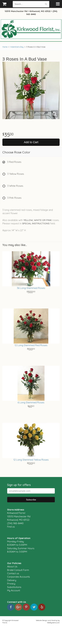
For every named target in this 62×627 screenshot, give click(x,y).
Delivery (11, 580)
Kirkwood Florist (31, 29)
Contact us (13, 573)
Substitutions (14, 587)
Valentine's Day (17, 47)
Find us (11, 526)
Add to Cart (31, 142)
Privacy (11, 583)
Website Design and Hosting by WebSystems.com (48, 621)
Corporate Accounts (18, 576)
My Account (13, 590)
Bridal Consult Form (18, 570)
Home (4, 47)
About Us (12, 566)
